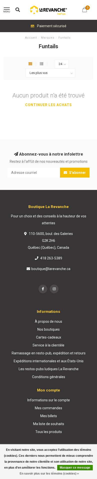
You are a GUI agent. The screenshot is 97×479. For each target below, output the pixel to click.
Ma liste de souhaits (48, 424)
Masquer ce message (75, 467)
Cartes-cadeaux (48, 337)
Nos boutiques (48, 329)
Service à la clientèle (48, 345)
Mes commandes (48, 408)
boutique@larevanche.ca (50, 269)
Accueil (31, 37)
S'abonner (77, 173)
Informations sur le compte (48, 400)
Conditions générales (48, 377)
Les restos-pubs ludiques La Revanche (49, 369)
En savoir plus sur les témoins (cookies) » (49, 473)
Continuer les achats (48, 105)
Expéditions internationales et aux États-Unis (49, 361)
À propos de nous (48, 321)
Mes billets (48, 416)
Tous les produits (48, 432)
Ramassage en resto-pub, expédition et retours (49, 353)
